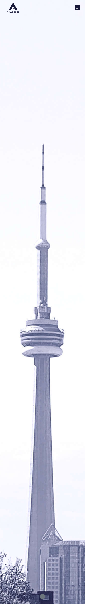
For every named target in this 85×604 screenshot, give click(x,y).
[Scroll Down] (42, 599)
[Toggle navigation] (77, 8)
